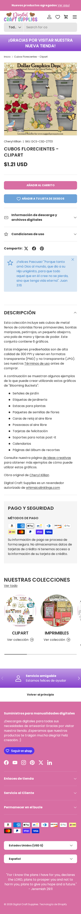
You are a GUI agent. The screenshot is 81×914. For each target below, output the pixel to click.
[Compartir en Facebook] (34, 248)
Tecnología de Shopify (53, 904)
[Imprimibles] (57, 611)
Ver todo (10, 585)
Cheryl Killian (12, 141)
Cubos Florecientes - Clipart (31, 56)
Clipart (20, 633)
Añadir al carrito (41, 185)
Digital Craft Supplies (25, 904)
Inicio (7, 56)
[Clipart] (20, 611)
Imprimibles (57, 633)
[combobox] (40, 27)
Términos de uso (37, 363)
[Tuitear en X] (26, 248)
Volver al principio (40, 695)
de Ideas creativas (57, 458)
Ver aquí (64, 5)
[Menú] (74, 17)
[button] (66, 17)
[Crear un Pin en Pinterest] (42, 248)
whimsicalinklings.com (43, 487)
